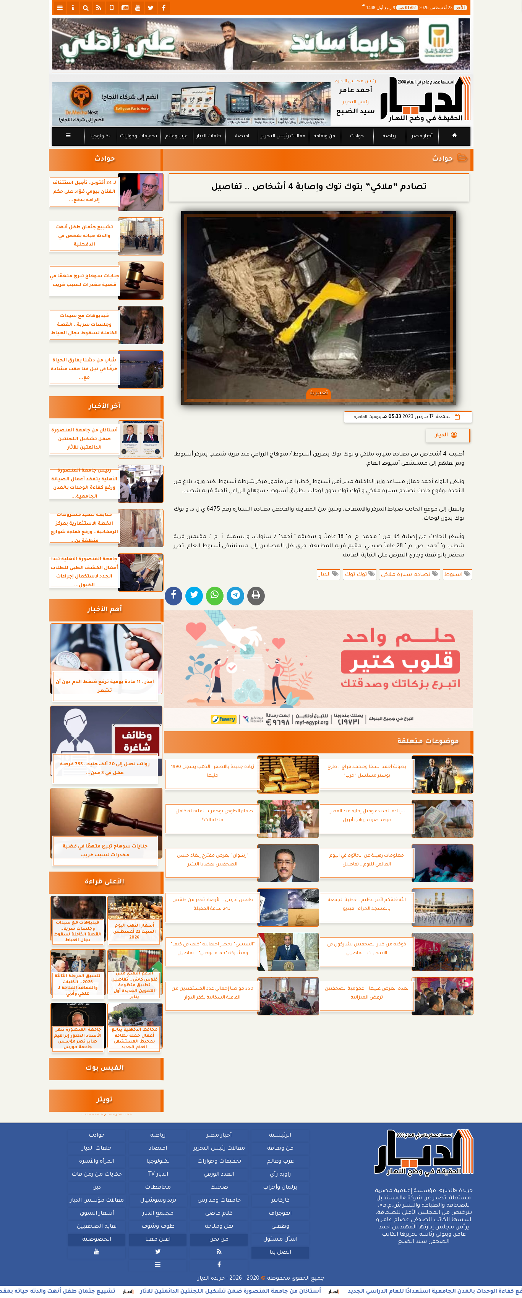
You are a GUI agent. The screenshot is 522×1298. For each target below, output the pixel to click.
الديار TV (158, 1175)
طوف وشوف (157, 1227)
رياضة (389, 136)
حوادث (357, 136)
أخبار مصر (421, 136)
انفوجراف (280, 1214)
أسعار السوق (96, 1214)
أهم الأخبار (105, 610)
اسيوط (454, 575)
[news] (125, 8)
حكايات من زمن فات (96, 1175)
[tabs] (60, 8)
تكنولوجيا (100, 136)
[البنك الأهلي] (261, 44)
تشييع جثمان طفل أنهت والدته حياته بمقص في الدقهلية (86, 1292)
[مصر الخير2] (318, 669)
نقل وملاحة (219, 1227)
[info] (73, 8)
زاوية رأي (279, 1175)
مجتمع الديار (157, 1214)
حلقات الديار (208, 136)
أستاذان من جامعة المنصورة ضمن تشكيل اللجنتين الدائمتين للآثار (279, 1292)
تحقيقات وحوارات (138, 136)
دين (96, 1188)
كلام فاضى (219, 1214)
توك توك (356, 575)
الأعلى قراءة (104, 882)
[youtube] (138, 8)
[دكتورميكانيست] (191, 104)
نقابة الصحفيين (97, 1227)
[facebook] (164, 8)
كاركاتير (280, 1201)
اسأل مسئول (280, 1240)
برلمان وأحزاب (280, 1188)
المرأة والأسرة (96, 1162)
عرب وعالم (176, 136)
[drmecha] (261, 146)
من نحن (219, 1240)
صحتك (219, 1188)
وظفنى (280, 1227)
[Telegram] (235, 596)
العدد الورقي (219, 1175)
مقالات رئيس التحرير (283, 136)
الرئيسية (280, 1136)
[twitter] (151, 8)
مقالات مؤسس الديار (96, 1201)
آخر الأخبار (104, 407)
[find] (86, 8)
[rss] (99, 8)
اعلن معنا (157, 1240)
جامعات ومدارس (219, 1201)
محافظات (158, 1188)
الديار (441, 436)
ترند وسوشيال (158, 1201)
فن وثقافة (324, 136)
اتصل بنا (280, 1253)
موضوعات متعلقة (428, 742)
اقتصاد (241, 136)
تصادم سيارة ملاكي (406, 575)
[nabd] (112, 8)
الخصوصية (96, 1240)
